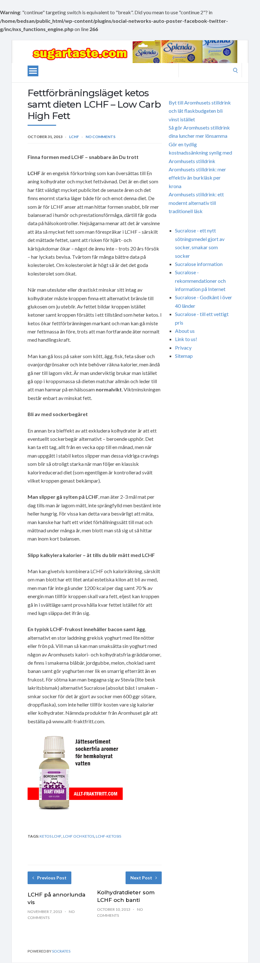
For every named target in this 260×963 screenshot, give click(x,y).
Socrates (61, 951)
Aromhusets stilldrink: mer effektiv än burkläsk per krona (197, 177)
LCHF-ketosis (108, 836)
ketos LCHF (51, 836)
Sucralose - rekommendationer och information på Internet (200, 280)
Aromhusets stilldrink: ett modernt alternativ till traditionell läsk (196, 202)
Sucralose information (199, 264)
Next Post (141, 877)
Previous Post (52, 877)
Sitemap (184, 356)
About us (185, 331)
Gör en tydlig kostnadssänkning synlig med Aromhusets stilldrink (200, 152)
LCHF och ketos (78, 836)
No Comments (100, 136)
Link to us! (186, 339)
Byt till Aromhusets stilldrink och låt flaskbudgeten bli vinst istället (200, 110)
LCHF (74, 136)
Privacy (183, 348)
